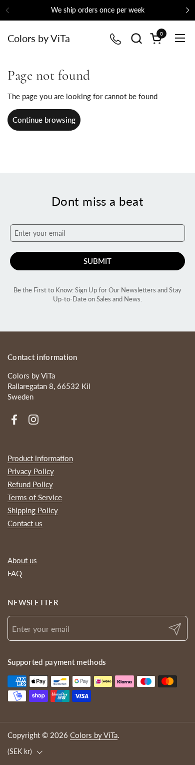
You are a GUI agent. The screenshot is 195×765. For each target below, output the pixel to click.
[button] (136, 38)
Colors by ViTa (39, 38)
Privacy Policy (31, 471)
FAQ (15, 573)
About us (22, 560)
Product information (40, 458)
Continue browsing (44, 119)
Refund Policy (30, 484)
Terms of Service (35, 497)
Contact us (25, 523)
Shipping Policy (33, 510)
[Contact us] (116, 38)
